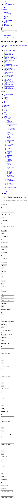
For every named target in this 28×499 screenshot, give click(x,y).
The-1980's (9, 175)
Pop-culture (9, 152)
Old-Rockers (10, 144)
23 (2, 46)
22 (1, 46)
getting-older (10, 121)
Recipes (6, 16)
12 (13, 45)
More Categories (7, 117)
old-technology (10, 147)
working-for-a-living (11, 187)
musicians (9, 141)
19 (23, 45)
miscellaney (9, 138)
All (10, 14)
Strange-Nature (10, 167)
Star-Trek (9, 164)
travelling (9, 179)
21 (26, 45)
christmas (6, 104)
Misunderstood (10, 140)
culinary (5, 108)
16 (19, 45)
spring (8, 163)
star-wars (9, 165)
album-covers (7, 95)
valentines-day (10, 183)
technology (9, 169)
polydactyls (9, 151)
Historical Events (11, 129)
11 (11, 45)
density (5, 109)
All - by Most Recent (9, 94)
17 (20, 45)
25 (5, 46)
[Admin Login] (4, 7)
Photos (6, 18)
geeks (8, 120)
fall (4, 113)
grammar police (10, 122)
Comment (3, 489)
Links (6, 23)
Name (2, 484)
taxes (8, 168)
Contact (6, 3)
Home (6, 12)
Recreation (9, 155)
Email (2, 486)
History (8, 130)
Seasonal (9, 161)
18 (22, 45)
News (9, 13)
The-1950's (9, 171)
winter (8, 186)
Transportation (10, 177)
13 (14, 45)
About (6, 1)
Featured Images (9, 20)
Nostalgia (9, 142)
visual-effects (10, 184)
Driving (5, 110)
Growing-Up (10, 125)
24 (4, 46)
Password (3, 211)
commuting (6, 105)
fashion (5, 114)
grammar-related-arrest (12, 124)
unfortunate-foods (11, 180)
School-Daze (10, 160)
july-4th (8, 136)
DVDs (6, 24)
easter (5, 112)
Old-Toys (9, 148)
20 (25, 45)
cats (4, 102)
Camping (6, 99)
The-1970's (9, 173)
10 (10, 45)
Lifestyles (9, 137)
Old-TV (8, 149)
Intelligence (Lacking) (12, 134)
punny (8, 153)
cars (4, 101)
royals (8, 157)
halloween (9, 126)
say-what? (9, 159)
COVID (5, 106)
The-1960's (9, 172)
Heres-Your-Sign (11, 128)
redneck (8, 156)
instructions (9, 133)
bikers (5, 98)
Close (2, 233)
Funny (6, 21)
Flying (5, 116)
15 (17, 45)
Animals (6, 97)
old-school (9, 145)
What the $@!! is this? (9, 4)
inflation (8, 132)
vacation (9, 181)
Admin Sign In (8, 25)
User (2, 209)
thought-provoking (11, 176)
